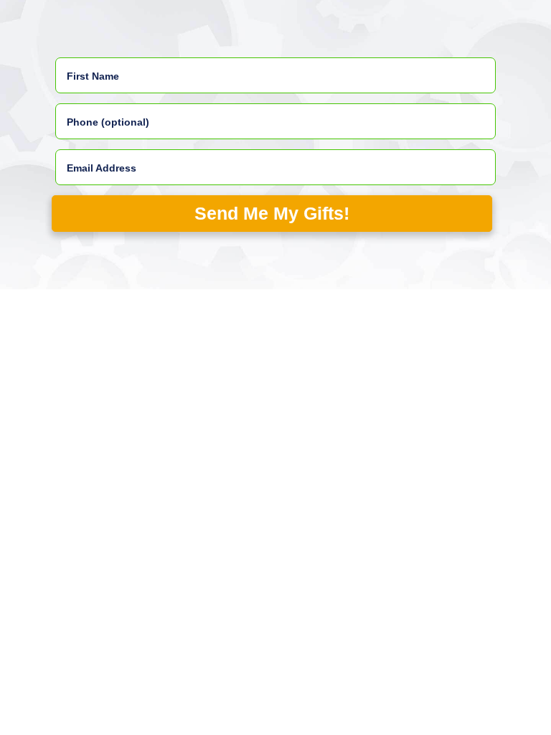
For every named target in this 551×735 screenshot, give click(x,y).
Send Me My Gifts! (272, 213)
